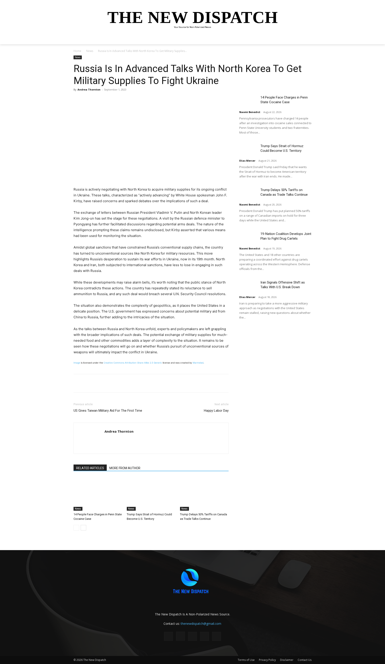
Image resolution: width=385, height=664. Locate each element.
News (89, 51)
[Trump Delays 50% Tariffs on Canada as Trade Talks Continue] (204, 494)
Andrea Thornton (89, 89)
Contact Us (304, 660)
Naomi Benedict (249, 112)
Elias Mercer (247, 160)
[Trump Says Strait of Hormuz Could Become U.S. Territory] (151, 494)
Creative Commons (114, 362)
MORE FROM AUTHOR (124, 468)
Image (77, 362)
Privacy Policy (267, 660)
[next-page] (83, 527)
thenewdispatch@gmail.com (201, 623)
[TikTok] (192, 636)
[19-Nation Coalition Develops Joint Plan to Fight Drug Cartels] (248, 238)
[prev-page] (76, 527)
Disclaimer (286, 660)
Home (77, 51)
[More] (136, 99)
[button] (306, 38)
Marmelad (198, 362)
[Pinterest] (126, 99)
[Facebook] (105, 99)
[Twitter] (115, 99)
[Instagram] (180, 636)
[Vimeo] (216, 636)
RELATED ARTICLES (90, 468)
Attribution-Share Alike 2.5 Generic (143, 362)
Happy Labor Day (216, 411)
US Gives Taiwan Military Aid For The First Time (108, 411)
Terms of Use (246, 660)
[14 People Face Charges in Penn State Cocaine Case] (98, 494)
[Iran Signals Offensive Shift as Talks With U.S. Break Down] (248, 286)
